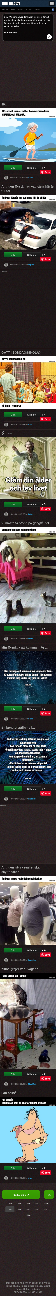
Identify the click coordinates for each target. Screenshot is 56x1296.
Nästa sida (20, 1194)
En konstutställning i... (18, 727)
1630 (9, 1203)
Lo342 (31, 514)
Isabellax (32, 798)
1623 (28, 1209)
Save (47, 172)
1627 (37, 1203)
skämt (5, 10)
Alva (30, 424)
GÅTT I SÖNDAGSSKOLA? (21, 352)
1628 (28, 1203)
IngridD (31, 264)
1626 (46, 1203)
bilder (29, 10)
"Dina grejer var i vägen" (19, 969)
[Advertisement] (28, 72)
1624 (18, 1209)
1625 (9, 1209)
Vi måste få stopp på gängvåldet (25, 523)
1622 (37, 1209)
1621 (46, 1209)
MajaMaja (32, 1083)
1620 (28, 1215)
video (37, 10)
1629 (18, 1203)
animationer (17, 10)
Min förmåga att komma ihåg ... (24, 647)
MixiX (30, 638)
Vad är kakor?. (11, 32)
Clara (30, 177)
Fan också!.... (11, 1093)
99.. (4, 104)
